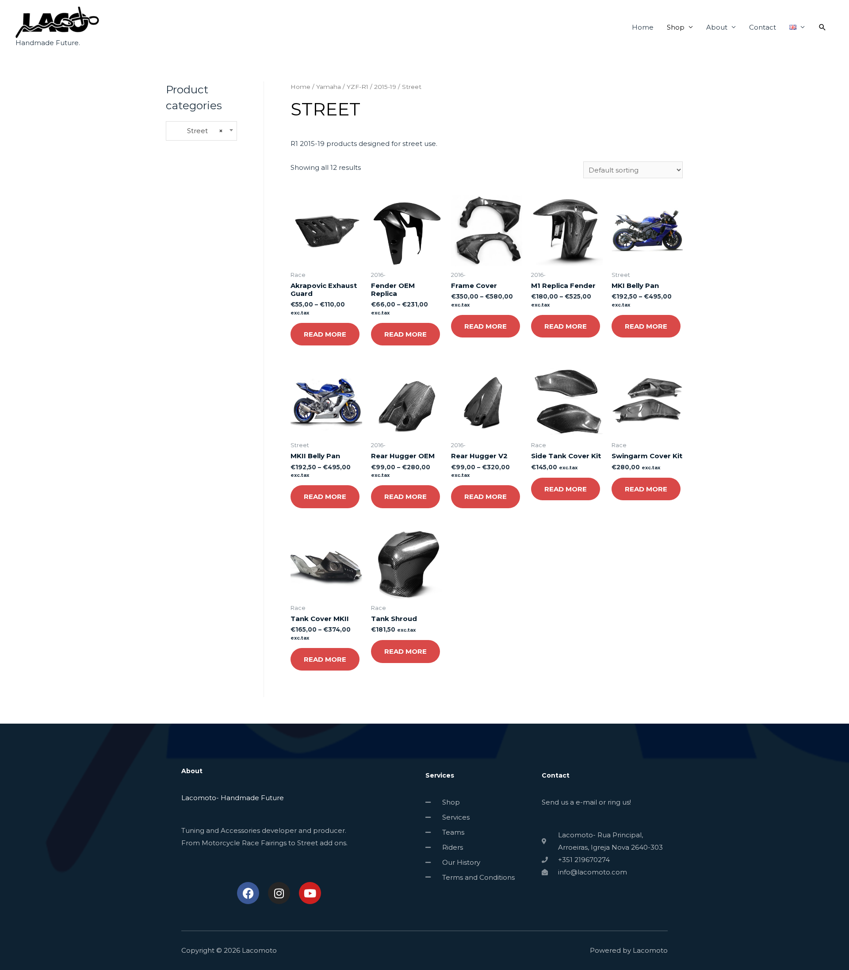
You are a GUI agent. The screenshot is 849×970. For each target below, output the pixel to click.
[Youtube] (310, 893)
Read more (325, 334)
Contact (762, 27)
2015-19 (385, 86)
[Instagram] (279, 893)
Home (643, 27)
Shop (676, 27)
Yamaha (328, 86)
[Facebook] (248, 893)
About (716, 27)
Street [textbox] (197, 131)
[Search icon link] (822, 27)
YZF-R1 (357, 86)
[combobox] (201, 131)
